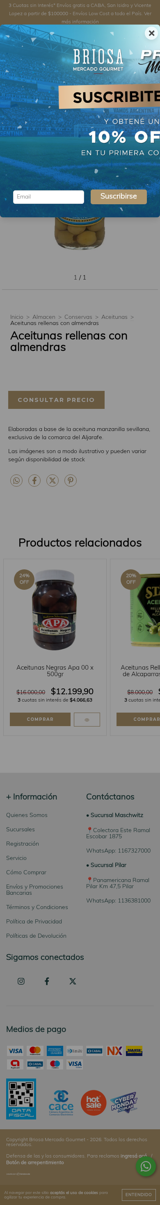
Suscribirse (119, 197)
